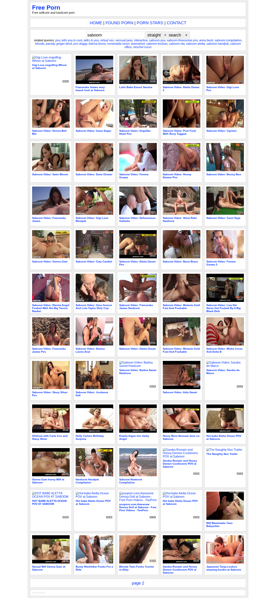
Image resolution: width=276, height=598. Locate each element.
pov (57, 40)
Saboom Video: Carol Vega (223, 217)
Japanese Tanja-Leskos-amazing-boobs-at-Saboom (223, 568)
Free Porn (46, 7)
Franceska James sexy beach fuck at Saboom (90, 89)
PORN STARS (150, 22)
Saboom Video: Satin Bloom (50, 174)
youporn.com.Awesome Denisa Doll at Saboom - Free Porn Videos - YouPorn (137, 507)
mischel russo (142, 47)
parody (50, 43)
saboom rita (177, 43)
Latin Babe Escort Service (135, 87)
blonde (39, 43)
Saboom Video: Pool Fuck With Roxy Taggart (179, 132)
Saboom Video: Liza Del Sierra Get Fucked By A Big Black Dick (223, 308)
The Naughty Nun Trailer (222, 453)
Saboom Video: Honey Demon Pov (177, 176)
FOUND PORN (119, 22)
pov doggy (80, 43)
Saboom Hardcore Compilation (130, 481)
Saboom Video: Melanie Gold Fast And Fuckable (181, 307)
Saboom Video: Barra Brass (180, 261)
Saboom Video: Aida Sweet (180, 392)
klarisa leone (97, 43)
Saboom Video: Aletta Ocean (137, 348)
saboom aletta (195, 43)
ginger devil (64, 43)
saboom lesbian (156, 43)
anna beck (206, 40)
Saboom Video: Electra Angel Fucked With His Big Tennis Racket (50, 308)
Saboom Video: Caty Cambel (94, 261)
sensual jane (123, 40)
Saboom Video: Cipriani (221, 130)
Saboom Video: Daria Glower (94, 174)
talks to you (91, 40)
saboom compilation (228, 40)
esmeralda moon (118, 43)
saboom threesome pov (182, 40)
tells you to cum (72, 40)
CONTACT (176, 22)
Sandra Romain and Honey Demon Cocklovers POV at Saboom (180, 463)
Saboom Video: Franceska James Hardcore (136, 307)
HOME (96, 22)
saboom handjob (217, 43)
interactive (141, 40)
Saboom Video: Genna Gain (50, 261)
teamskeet (138, 43)
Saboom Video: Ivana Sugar (93, 130)
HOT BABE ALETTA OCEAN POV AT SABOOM (49, 502)
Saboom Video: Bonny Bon (223, 174)
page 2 (138, 583)
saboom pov (157, 40)
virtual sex (107, 40)
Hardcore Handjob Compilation (87, 481)
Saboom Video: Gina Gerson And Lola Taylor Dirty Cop (94, 307)
